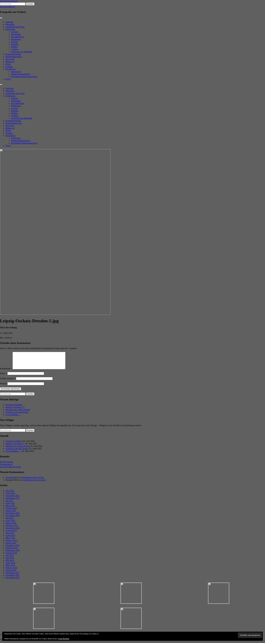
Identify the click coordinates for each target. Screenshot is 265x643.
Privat (8, 79)
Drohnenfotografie (14, 56)
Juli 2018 (10, 555)
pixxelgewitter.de (7, 6)
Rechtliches (11, 69)
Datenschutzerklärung (20, 74)
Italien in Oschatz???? (15, 407)
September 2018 (13, 550)
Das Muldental (17, 37)
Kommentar (6, 368)
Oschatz (14, 32)
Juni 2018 (10, 558)
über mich (10, 59)
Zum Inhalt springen (9, 1)
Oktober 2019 (12, 525)
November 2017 (13, 575)
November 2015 (13, 577)
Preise (8, 64)
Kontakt (9, 66)
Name (3, 373)
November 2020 (13, 515)
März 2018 (10, 565)
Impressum (16, 71)
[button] (44, 593)
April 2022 (10, 493)
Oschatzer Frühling (14, 404)
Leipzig (14, 42)
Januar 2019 (11, 543)
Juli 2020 (10, 518)
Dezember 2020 (12, 513)
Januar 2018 (11, 570)
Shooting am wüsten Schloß (18, 409)
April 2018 (10, 563)
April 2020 (10, 520)
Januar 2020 (11, 523)
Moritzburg (16, 39)
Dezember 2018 (12, 545)
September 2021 (13, 498)
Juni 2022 (10, 490)
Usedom (14, 49)
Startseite (9, 22)
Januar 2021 (11, 510)
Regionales (10, 29)
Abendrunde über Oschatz (32, 477)
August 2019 (11, 530)
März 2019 (10, 538)
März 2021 (10, 505)
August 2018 (11, 553)
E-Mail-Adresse (7, 378)
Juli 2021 (10, 500)
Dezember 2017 (12, 572)
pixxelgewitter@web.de (10, 467)
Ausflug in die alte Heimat (17, 412)
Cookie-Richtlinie (63, 639)
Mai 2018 (10, 560)
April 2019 (10, 535)
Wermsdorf (16, 34)
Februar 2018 (11, 568)
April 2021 (10, 503)
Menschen (10, 24)
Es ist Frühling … (13, 414)
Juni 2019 (10, 533)
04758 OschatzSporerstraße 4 (6, 463)
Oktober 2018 (12, 548)
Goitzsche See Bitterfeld (21, 52)
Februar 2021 (11, 508)
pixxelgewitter (12, 477)
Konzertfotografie (13, 54)
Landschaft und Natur (15, 27)
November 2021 (13, 495)
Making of (10, 61)
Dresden (14, 44)
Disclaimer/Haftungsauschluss (24, 76)
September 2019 (13, 528)
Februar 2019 (11, 540)
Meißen (14, 47)
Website (3, 383)
